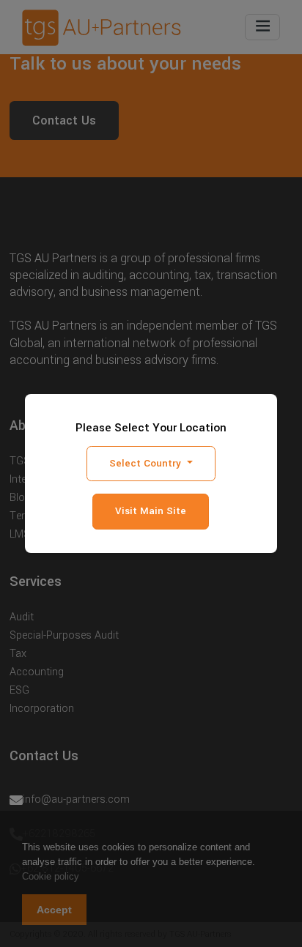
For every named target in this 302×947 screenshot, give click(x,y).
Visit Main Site (150, 511)
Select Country (146, 463)
